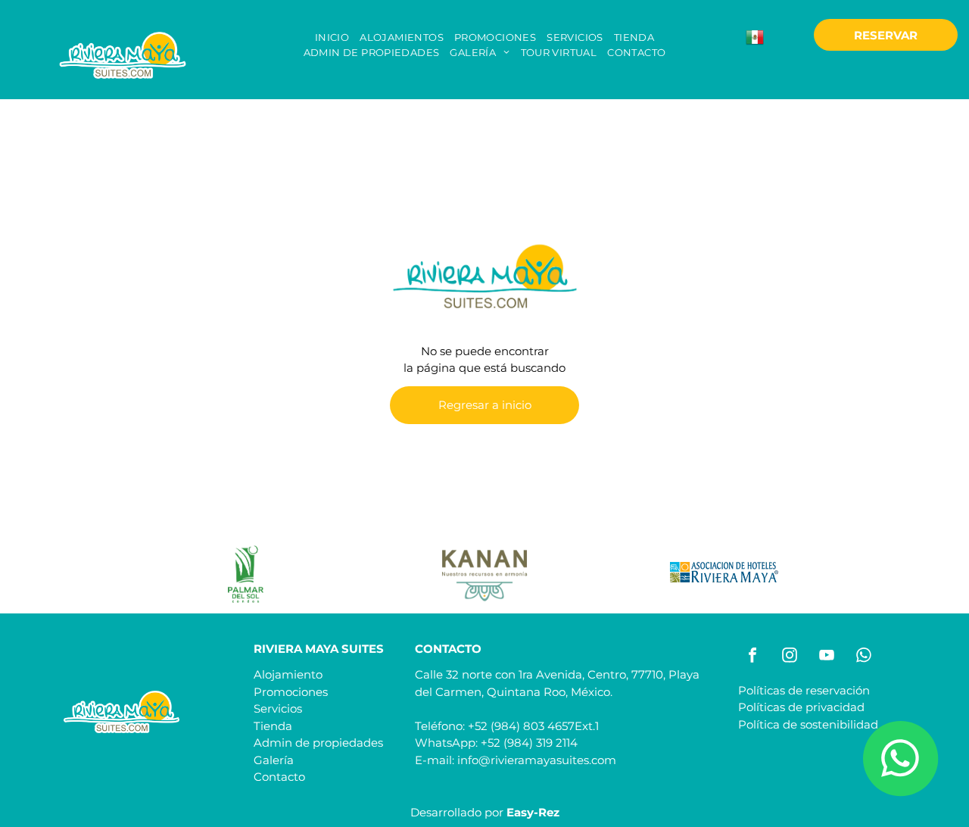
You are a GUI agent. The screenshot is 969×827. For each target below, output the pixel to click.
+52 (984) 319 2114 (529, 742)
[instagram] (789, 657)
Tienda (273, 726)
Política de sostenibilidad (808, 724)
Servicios (278, 708)
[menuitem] (332, 37)
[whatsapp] (863, 657)
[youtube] (826, 657)
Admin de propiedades (318, 742)
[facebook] (752, 657)
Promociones (291, 692)
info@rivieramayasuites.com (536, 760)
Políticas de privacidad (801, 707)
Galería (274, 760)
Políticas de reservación (804, 690)
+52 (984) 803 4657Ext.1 (533, 726)
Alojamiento (288, 674)
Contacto (279, 776)
